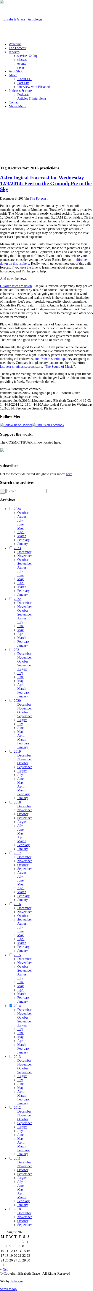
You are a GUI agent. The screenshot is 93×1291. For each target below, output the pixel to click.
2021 (17, 650)
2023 (17, 548)
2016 (17, 904)
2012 (17, 1107)
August (22, 516)
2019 (17, 751)
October (22, 512)
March (21, 536)
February (23, 540)
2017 (17, 853)
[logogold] (21, 19)
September (24, 563)
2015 (17, 955)
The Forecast (38, 198)
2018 (17, 802)
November (24, 556)
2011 (17, 1158)
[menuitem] (51, 44)
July (20, 520)
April (20, 532)
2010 (17, 1209)
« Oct (4, 1269)
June (20, 524)
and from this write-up (50, 359)
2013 (17, 1056)
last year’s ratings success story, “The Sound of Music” (37, 366)
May (20, 528)
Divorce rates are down (16, 286)
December (24, 552)
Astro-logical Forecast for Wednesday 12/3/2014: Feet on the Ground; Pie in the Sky (46, 183)
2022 (17, 599)
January (22, 543)
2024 (17, 509)
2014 (17, 1006)
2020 (17, 700)
